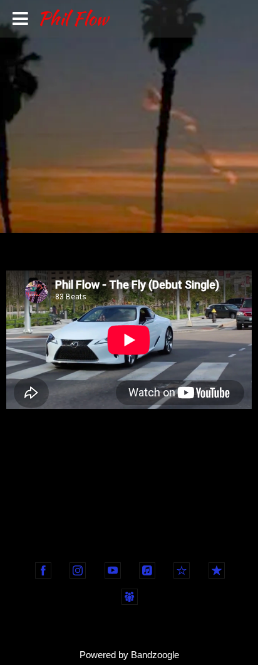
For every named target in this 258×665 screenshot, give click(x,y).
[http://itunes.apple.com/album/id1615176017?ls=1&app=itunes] (217, 570)
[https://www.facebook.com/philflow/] (43, 570)
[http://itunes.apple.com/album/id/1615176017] (147, 570)
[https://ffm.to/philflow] (129, 597)
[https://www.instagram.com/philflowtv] (78, 570)
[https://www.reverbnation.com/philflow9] (181, 570)
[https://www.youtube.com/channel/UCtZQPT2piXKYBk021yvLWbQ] (113, 570)
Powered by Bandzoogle (129, 654)
